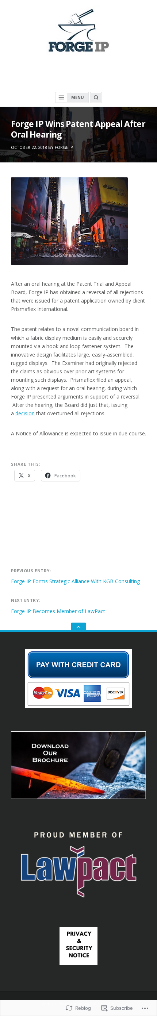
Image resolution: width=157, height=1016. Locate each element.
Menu (77, 97)
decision (25, 413)
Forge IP (64, 147)
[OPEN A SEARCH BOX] (96, 97)
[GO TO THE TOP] (78, 627)
